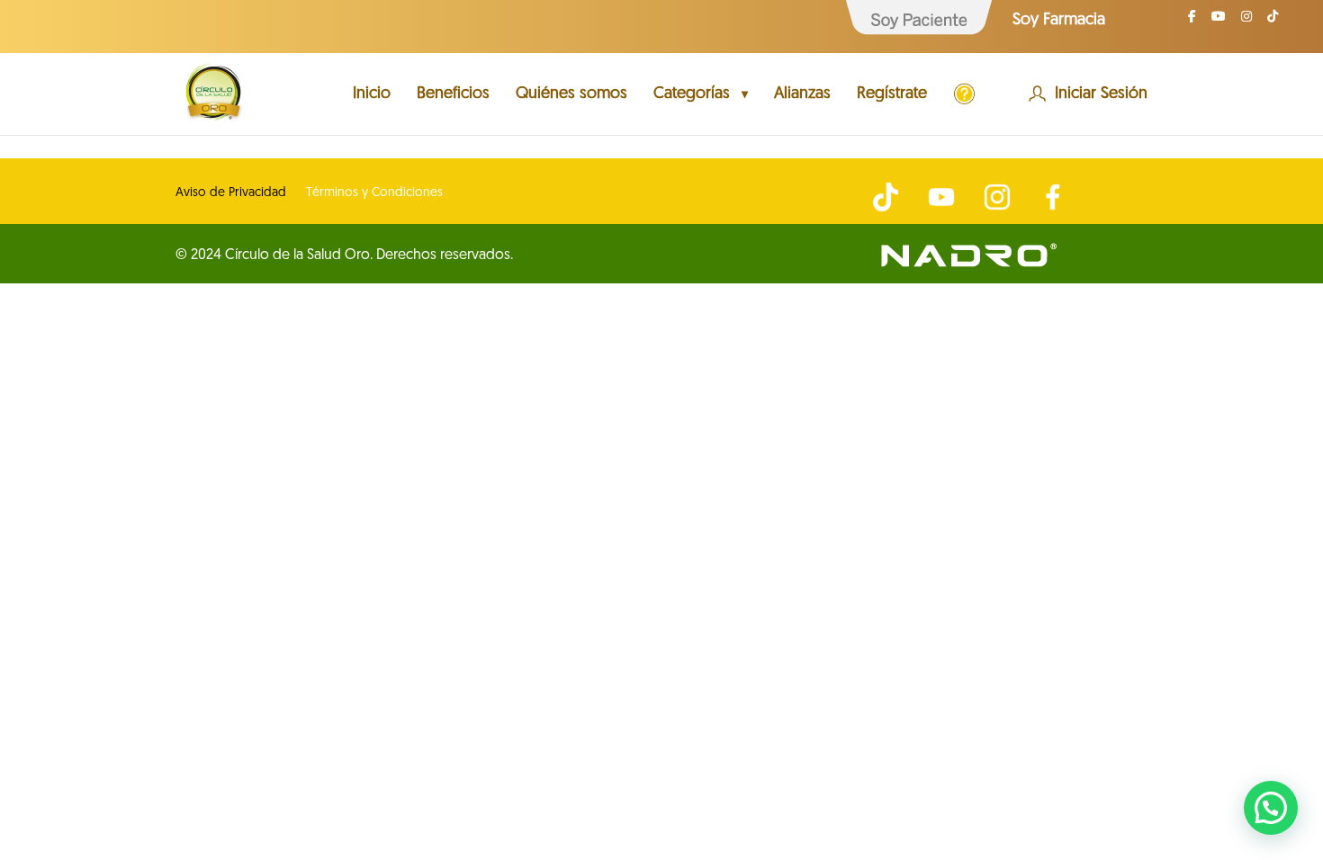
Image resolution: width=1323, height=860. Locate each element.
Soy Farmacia (1058, 21)
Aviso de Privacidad (231, 193)
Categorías (691, 95)
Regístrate (892, 95)
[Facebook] (1192, 22)
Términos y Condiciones (374, 193)
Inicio (372, 95)
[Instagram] (1246, 22)
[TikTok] (1272, 22)
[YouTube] (1218, 22)
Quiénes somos (571, 95)
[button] (1271, 808)
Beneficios (453, 95)
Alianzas (802, 95)
